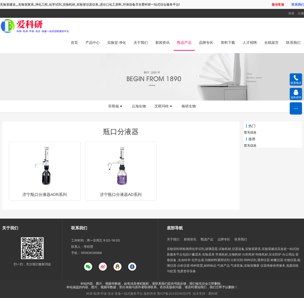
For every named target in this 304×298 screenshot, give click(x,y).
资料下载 (228, 42)
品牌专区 (206, 42)
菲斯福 (113, 106)
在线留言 (271, 42)
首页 (74, 42)
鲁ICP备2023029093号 (174, 293)
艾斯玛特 (161, 106)
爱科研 (213, 293)
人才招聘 (250, 42)
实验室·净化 (116, 42)
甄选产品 (184, 42)
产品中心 (92, 42)
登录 (291, 13)
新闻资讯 (162, 42)
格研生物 (189, 106)
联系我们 (293, 42)
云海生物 (139, 106)
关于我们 (141, 42)
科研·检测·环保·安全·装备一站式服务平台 (114, 293)
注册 (301, 13)
